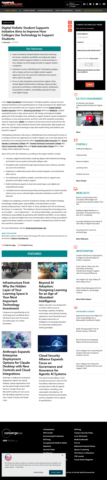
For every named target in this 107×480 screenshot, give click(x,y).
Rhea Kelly (7, 42)
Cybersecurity (81, 155)
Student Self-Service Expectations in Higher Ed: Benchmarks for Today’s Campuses (89, 257)
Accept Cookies (56, 472)
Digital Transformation (64, 10)
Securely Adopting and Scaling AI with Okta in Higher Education (89, 222)
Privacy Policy (94, 58)
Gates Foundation (14, 102)
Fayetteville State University (46, 140)
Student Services (8, 23)
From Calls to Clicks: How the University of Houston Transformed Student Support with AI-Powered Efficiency (88, 269)
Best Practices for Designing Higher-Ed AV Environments (87, 341)
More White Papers (83, 299)
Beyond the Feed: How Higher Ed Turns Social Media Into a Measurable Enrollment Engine (89, 317)
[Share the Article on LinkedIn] (70, 26)
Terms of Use (66, 472)
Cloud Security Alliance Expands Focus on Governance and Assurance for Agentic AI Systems (52, 364)
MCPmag (46, 439)
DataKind (53, 110)
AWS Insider (48, 433)
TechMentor (48, 453)
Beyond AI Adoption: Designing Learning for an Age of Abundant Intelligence (53, 291)
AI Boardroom (48, 429)
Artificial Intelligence (84, 149)
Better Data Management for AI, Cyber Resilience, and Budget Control (88, 290)
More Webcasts (82, 239)
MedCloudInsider (81, 439)
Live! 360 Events (80, 436)
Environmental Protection (53, 436)
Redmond (47, 446)
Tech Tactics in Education (84, 453)
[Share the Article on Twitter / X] (70, 30)
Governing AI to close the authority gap (86, 231)
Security (78, 10)
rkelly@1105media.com (19, 238)
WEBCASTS (83, 193)
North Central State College (43, 146)
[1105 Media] (12, 452)
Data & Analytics (82, 161)
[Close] (62, 455)
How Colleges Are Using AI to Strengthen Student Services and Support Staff (89, 366)
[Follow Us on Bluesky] (90, 4)
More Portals (81, 181)
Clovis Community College (12, 146)
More (78, 132)
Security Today (49, 449)
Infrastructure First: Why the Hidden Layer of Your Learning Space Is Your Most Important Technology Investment (16, 295)
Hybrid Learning (29, 10)
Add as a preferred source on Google (74, 4)
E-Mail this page (10, 245)
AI (20, 10)
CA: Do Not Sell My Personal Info (82, 472)
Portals (81, 144)
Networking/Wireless (45, 10)
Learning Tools (82, 167)
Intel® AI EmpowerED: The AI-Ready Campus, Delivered (87, 330)
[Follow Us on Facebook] (94, 4)
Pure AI (77, 443)
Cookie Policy (20, 467)
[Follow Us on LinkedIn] (84, 4)
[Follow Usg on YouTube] (97, 4)
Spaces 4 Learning (81, 449)
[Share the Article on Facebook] (70, 22)
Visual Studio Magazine (83, 459)
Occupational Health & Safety (55, 443)
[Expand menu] (104, 4)
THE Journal (79, 456)
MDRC (21, 122)
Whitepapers (84, 251)
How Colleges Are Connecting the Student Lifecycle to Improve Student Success (89, 352)
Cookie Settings (38, 472)
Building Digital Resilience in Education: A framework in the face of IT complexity (88, 212)
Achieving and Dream (32, 110)
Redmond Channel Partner (84, 446)
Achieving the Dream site (36, 228)
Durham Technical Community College (45, 143)
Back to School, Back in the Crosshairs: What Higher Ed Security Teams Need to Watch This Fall (89, 200)
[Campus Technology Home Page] (12, 4)
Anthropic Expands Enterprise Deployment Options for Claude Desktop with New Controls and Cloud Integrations (16, 362)
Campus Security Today (83, 433)
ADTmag (77, 429)
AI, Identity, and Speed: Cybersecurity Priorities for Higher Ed (89, 105)
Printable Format (26, 245)
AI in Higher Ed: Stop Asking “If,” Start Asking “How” (88, 280)
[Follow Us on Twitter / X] (87, 4)
